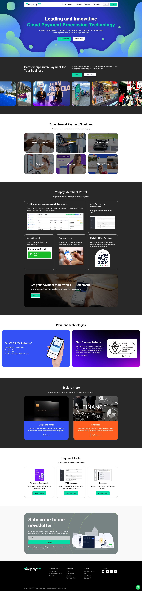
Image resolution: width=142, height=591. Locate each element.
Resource (103, 483)
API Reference (71, 483)
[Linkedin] (111, 571)
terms (58, 547)
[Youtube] (103, 571)
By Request (46, 435)
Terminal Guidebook (39, 483)
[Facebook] (107, 571)
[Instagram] (115, 571)
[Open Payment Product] (73, 4)
